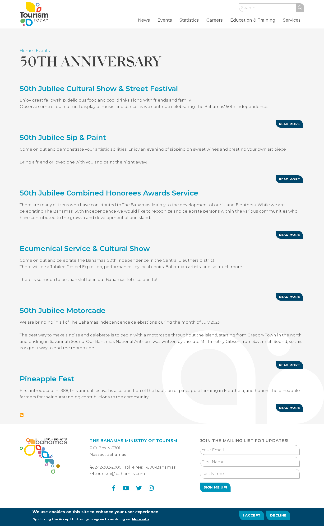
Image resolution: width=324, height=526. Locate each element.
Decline (278, 515)
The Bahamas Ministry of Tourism (133, 440)
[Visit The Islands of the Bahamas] (43, 456)
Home (26, 50)
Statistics (189, 20)
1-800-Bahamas (160, 467)
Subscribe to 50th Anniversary (21, 415)
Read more (291, 125)
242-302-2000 (108, 467)
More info (140, 519)
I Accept (252, 515)
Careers (214, 20)
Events (164, 20)
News (144, 20)
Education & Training (252, 20)
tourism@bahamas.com (120, 473)
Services (292, 20)
